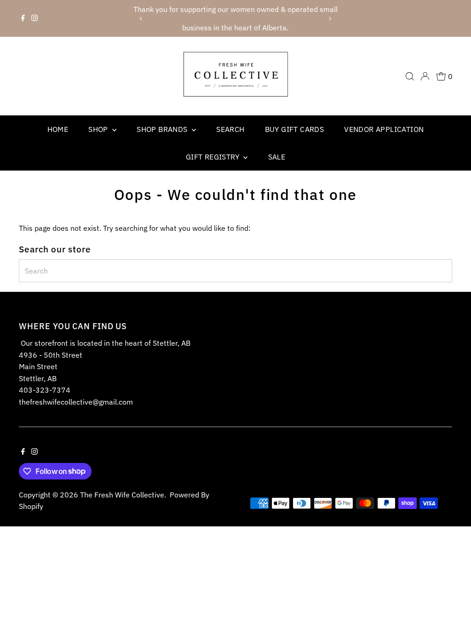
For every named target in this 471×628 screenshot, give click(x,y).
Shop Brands (163, 129)
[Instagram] (34, 18)
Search (230, 129)
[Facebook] (23, 18)
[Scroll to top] (452, 603)
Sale (277, 156)
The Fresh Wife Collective (122, 494)
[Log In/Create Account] (425, 76)
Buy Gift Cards (294, 129)
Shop (99, 129)
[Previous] (141, 18)
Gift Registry (213, 156)
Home (58, 129)
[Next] (330, 18)
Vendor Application (384, 129)
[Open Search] (410, 76)
